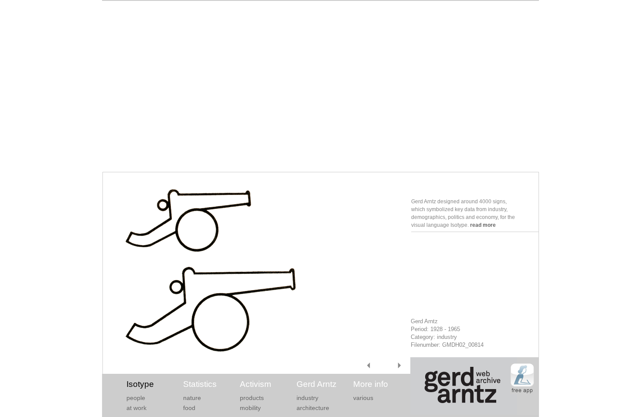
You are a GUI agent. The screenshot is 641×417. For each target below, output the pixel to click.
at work (136, 407)
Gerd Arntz (317, 384)
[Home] (474, 413)
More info (370, 384)
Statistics (200, 384)
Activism (255, 384)
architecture (313, 407)
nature (192, 397)
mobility (250, 407)
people (135, 397)
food (189, 407)
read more (483, 225)
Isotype (140, 384)
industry (307, 397)
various (363, 397)
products (252, 397)
